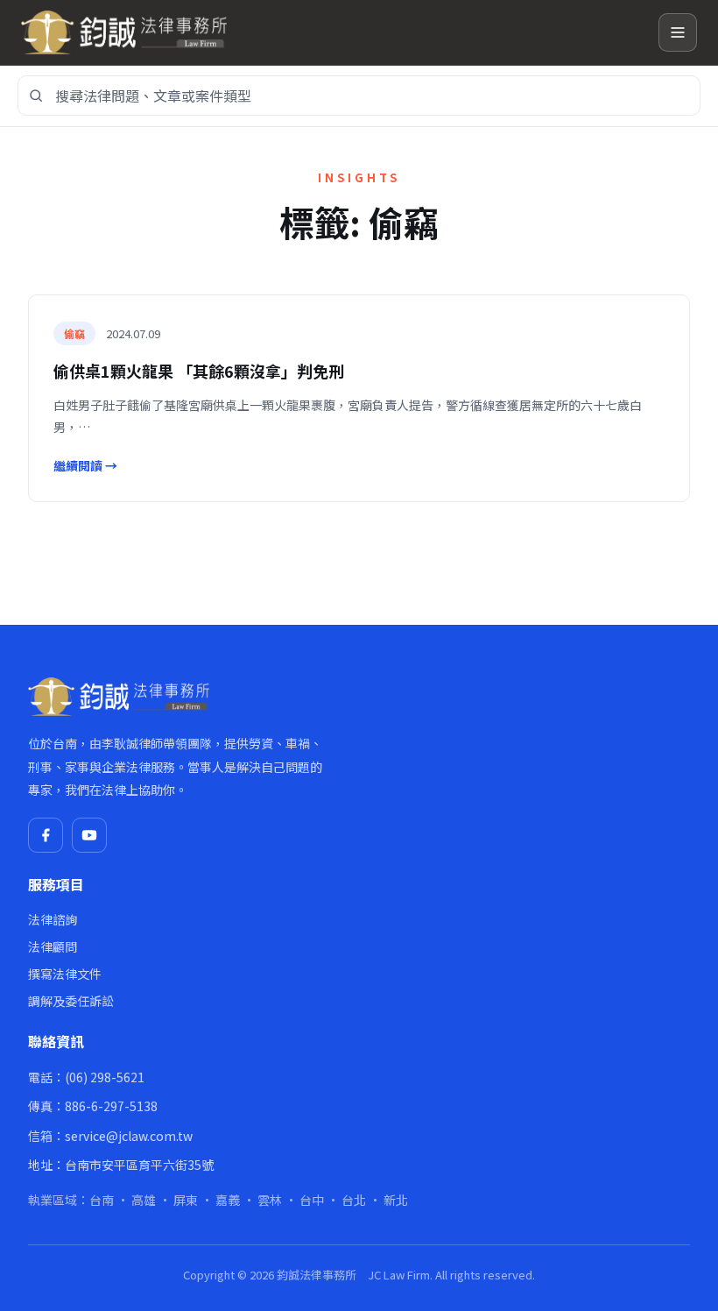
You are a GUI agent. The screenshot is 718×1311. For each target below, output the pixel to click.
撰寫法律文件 (65, 973)
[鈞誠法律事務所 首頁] (332, 32)
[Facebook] (45, 835)
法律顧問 (52, 946)
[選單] (677, 32)
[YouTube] (89, 835)
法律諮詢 (52, 919)
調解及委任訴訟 (71, 1001)
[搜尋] (36, 95)
